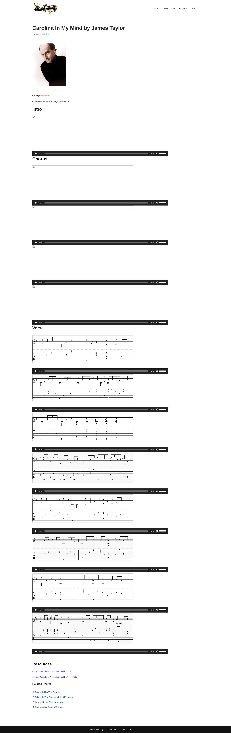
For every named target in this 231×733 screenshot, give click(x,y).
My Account (169, 8)
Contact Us (126, 729)
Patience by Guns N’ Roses (49, 707)
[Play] (35, 153)
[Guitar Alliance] (45, 8)
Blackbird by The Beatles (47, 692)
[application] (100, 153)
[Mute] (157, 153)
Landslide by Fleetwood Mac (49, 702)
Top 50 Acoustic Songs (41, 34)
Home (157, 8)
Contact (194, 8)
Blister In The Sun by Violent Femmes (54, 697)
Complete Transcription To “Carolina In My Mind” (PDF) (52, 671)
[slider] (163, 153)
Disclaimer (112, 729)
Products (183, 8)
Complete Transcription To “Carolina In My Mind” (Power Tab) (54, 677)
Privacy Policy (96, 729)
